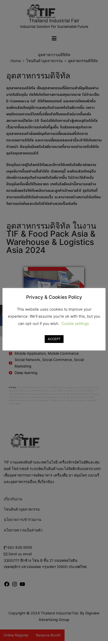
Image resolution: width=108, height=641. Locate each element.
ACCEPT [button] (54, 339)
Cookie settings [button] (75, 323)
